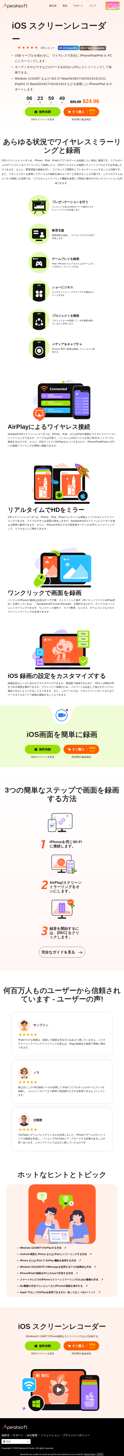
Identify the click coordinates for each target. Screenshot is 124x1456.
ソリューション (50, 1435)
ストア (92, 5)
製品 (65, 5)
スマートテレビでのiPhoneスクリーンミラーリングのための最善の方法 (59, 1279)
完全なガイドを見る (59, 952)
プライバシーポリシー (76, 1435)
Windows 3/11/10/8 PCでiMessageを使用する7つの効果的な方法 (55, 1267)
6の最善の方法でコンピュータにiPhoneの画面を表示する (51, 1286)
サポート (78, 5)
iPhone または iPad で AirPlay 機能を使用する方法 (48, 1260)
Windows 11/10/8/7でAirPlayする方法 (40, 1248)
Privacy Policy (90, 1454)
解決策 (53, 5)
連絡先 (6, 1435)
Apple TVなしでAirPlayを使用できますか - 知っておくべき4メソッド (57, 1292)
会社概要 (32, 1435)
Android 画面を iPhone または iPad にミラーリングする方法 (53, 1254)
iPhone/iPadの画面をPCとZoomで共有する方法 (46, 1273)
